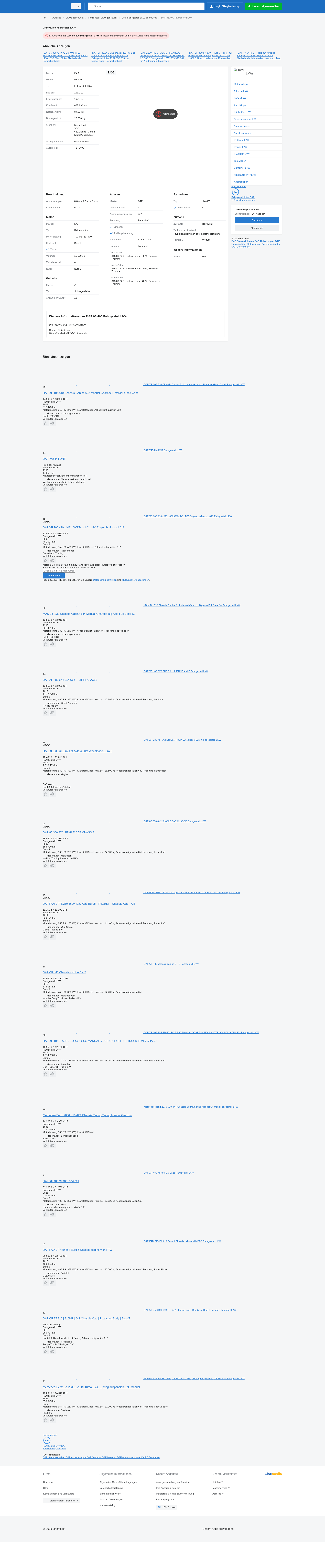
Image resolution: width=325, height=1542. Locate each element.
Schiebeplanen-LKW (245, 119)
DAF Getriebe (94, 1457)
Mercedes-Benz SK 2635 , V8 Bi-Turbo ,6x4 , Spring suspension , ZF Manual (91, 1387)
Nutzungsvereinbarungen (135, 579)
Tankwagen (240, 160)
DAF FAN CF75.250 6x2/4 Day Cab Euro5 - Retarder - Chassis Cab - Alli (89, 903)
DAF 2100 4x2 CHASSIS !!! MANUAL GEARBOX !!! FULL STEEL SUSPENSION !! (162, 55)
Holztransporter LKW (245, 174)
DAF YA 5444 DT (247, 52)
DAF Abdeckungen (264, 241)
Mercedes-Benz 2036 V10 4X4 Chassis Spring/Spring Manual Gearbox (87, 1115)
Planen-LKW (240, 147)
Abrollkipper (240, 105)
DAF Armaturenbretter (268, 244)
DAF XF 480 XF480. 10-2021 (61, 1181)
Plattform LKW (241, 140)
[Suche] (91, 6)
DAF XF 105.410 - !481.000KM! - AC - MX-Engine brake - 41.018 (83, 527)
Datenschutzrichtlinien (105, 579)
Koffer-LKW (240, 98)
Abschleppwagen (243, 133)
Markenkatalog (107, 1505)
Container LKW (242, 167)
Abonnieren (54, 575)
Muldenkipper (241, 84)
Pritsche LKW (241, 91)
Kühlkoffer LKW (242, 112)
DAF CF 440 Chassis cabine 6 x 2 (64, 972)
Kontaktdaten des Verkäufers (58, 1493)
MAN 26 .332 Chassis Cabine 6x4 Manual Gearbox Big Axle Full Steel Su (89, 613)
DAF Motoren (248, 244)
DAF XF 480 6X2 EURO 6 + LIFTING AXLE (70, 679)
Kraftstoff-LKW (242, 154)
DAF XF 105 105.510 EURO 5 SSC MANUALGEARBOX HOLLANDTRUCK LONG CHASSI (100, 1041)
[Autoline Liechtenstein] (55, 6)
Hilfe (45, 1488)
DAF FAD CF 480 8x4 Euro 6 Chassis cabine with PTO (77, 1249)
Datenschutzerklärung (111, 1488)
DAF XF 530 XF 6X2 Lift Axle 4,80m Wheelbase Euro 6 (77, 751)
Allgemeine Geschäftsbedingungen (118, 1482)
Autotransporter (242, 126)
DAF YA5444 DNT (54, 458)
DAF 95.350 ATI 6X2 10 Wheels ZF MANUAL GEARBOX (62, 54)
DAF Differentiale (240, 246)
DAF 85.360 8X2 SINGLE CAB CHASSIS (68, 832)
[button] (46, 423)
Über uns (48, 1482)
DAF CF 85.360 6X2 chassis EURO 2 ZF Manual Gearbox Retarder (113, 54)
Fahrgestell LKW (83, 86)
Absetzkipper (241, 181)
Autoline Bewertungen (111, 1499)
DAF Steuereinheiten (242, 241)
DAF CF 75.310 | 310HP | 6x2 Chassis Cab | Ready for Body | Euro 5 (86, 1318)
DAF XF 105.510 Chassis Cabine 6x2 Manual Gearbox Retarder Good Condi (91, 393)
